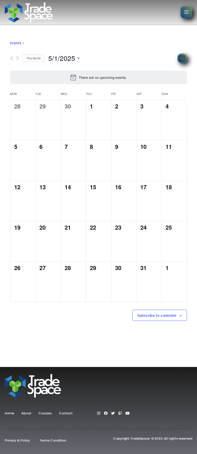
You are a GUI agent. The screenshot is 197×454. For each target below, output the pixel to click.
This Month (33, 58)
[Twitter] (113, 413)
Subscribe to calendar (157, 315)
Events (15, 43)
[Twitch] (120, 413)
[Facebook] (105, 413)
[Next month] (17, 58)
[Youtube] (127, 413)
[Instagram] (98, 413)
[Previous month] (11, 58)
